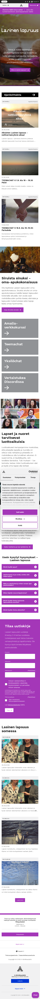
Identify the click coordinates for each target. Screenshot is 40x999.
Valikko (4, 5)
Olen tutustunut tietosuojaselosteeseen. (17, 700)
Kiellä (20, 525)
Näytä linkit (19, 944)
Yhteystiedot (20, 934)
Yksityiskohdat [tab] (20, 477)
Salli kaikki (20, 512)
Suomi (35, 1)
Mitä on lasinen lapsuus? (19, 70)
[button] (35, 995)
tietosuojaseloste (14, 705)
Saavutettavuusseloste (27, 955)
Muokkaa (19, 519)
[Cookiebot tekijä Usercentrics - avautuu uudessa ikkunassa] (29, 471)
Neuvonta (33, 5)
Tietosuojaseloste (11, 955)
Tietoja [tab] (33, 477)
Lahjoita (4, 1)
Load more (20, 900)
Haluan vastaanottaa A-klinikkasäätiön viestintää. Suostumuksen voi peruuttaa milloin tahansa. (19, 684)
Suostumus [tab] (7, 477)
